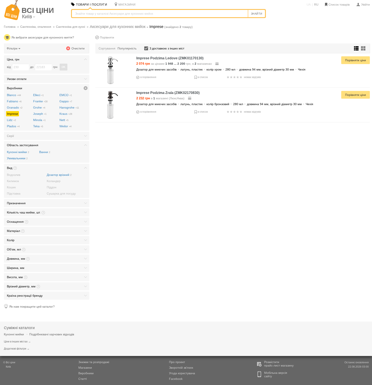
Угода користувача (182, 373)
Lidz (11, 120)
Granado (14, 107)
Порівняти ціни (355, 60)
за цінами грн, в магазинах (174, 63)
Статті (82, 378)
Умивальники (17, 158)
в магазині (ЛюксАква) (160, 98)
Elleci (38, 95)
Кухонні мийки (18, 152)
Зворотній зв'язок (181, 367)
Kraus (65, 113)
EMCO (65, 95)
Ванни (44, 152)
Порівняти (107, 37)
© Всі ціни (9, 362)
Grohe (39, 107)
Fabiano (14, 101)
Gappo (65, 101)
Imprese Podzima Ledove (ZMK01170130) (169, 58)
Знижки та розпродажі (93, 362)
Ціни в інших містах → (17, 341)
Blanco (14, 95)
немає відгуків (252, 77)
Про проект (177, 362)
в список (203, 77)
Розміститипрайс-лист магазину (279, 363)
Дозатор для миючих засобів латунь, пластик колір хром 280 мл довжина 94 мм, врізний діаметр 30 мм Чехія (220, 69)
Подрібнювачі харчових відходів (51, 334)
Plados (13, 126)
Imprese (12, 113)
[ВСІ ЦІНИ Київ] (12, 19)
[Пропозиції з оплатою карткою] (217, 63)
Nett (63, 120)
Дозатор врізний (59, 174)
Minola (39, 120)
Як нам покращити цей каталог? (32, 306)
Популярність (127, 48)
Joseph (39, 113)
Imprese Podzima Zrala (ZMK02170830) (168, 93)
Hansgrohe (69, 107)
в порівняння (148, 77)
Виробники (86, 373)
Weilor (65, 126)
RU (316, 4)
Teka (38, 126)
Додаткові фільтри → (16, 348)
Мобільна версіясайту (275, 374)
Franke (40, 101)
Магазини (85, 367)
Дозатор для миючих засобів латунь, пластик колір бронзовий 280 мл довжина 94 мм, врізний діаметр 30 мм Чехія (224, 104)
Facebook (176, 378)
